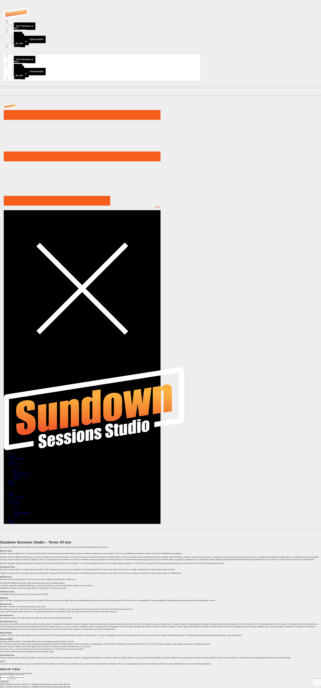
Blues (19, 43)
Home (11, 454)
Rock (16, 471)
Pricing (11, 461)
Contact (14, 47)
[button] (102, 51)
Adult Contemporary (30, 39)
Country (17, 476)
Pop (15, 469)
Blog (10, 481)
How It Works (18, 30)
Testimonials (24, 26)
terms (50, 684)
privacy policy (58, 684)
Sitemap (67, 684)
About (13, 23)
